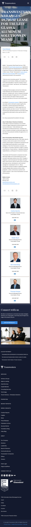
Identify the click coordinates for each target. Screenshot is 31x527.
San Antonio (4, 511)
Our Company (4, 440)
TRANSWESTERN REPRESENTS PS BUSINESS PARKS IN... (15, 354)
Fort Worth (3, 505)
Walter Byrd (5, 73)
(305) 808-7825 (15, 244)
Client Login (4, 463)
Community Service (6, 451)
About (3, 435)
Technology (4, 392)
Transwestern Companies (7, 453)
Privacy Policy (7, 524)
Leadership (4, 445)
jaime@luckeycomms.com (9, 182)
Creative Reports (5, 412)
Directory (3, 443)
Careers (3, 459)
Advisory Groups (5, 378)
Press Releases (6, 49)
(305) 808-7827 (15, 298)
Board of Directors (5, 448)
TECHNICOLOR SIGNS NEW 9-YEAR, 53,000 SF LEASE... (14, 357)
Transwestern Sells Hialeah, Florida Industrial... (12, 359)
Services (3, 374)
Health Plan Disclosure (17, 524)
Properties (4, 399)
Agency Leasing (5, 381)
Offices (2, 456)
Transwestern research (14, 102)
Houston (3, 508)
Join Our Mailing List (9, 322)
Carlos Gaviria (24, 72)
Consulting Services (6, 389)
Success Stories (5, 426)
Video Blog (3, 431)
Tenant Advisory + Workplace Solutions (10, 394)
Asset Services (4, 384)
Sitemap (25, 524)
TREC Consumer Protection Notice (9, 515)
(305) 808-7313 (15, 217)
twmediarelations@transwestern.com (11, 183)
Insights (3, 415)
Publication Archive (5, 423)
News (2, 418)
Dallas (2, 502)
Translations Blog (5, 428)
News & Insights (6, 408)
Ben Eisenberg (11, 73)
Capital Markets (5, 386)
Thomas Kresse (20, 73)
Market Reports (6, 403)
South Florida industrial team (15, 67)
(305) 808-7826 (15, 271)
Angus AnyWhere (5, 466)
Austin (2, 500)
